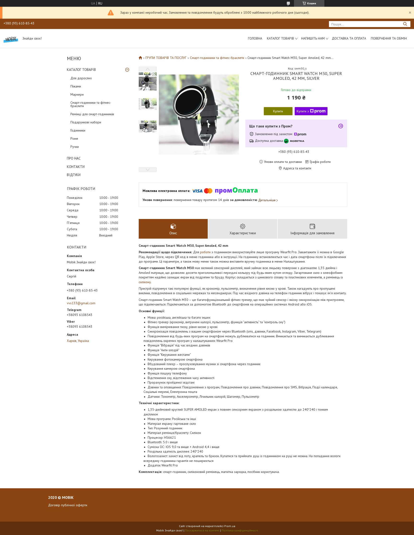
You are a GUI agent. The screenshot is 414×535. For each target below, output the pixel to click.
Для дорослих (81, 78)
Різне (74, 138)
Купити (278, 111)
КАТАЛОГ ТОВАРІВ (81, 69)
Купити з (303, 111)
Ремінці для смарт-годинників (92, 114)
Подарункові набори (85, 122)
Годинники (77, 130)
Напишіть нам (313, 38)
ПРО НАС (73, 158)
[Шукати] (405, 24)
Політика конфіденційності (240, 530)
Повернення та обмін (389, 38)
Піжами (75, 86)
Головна (255, 38)
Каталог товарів (280, 38)
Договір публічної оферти (67, 505)
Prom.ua (229, 526)
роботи (205, 252)
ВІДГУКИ (73, 175)
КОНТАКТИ (76, 166)
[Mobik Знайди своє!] (11, 38)
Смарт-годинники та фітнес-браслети (90, 104)
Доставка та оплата (349, 38)
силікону (145, 282)
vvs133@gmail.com (81, 303)
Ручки (74, 146)
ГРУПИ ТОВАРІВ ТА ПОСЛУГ (165, 57)
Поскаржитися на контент (202, 530)
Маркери (77, 94)
